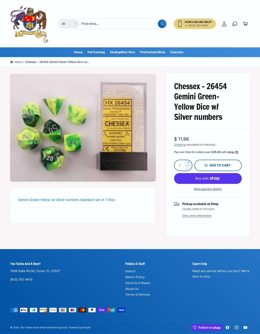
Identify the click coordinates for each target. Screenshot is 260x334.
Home (18, 62)
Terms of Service (137, 294)
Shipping (179, 144)
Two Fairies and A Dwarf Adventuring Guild (43, 327)
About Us (132, 289)
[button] (245, 23)
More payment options (208, 188)
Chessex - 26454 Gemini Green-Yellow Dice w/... (57, 62)
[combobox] (123, 23)
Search (130, 271)
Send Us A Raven (137, 283)
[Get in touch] (235, 23)
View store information (197, 215)
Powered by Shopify (80, 327)
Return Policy (135, 277)
